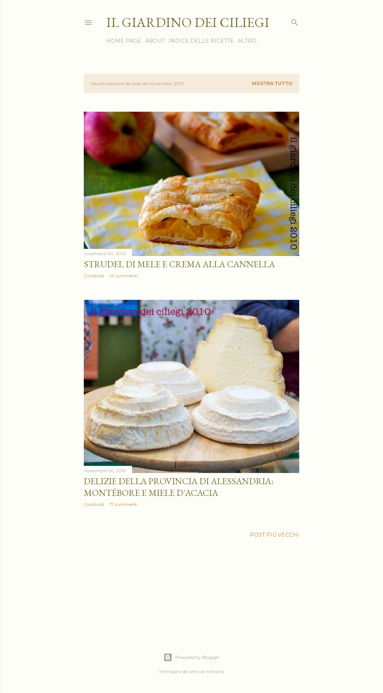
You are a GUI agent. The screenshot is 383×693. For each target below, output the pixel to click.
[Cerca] (294, 20)
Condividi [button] (94, 275)
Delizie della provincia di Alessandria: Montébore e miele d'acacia (178, 486)
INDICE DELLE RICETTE (201, 40)
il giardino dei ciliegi (187, 22)
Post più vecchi (274, 534)
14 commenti (124, 275)
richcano (214, 671)
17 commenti (124, 504)
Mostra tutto (272, 83)
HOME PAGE (123, 40)
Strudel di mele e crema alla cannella (179, 264)
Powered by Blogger (197, 657)
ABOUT (155, 40)
